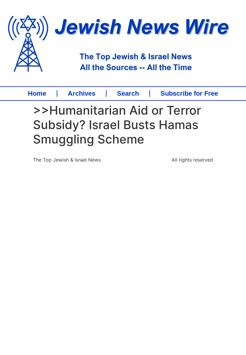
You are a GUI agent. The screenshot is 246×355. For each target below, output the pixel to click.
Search (128, 93)
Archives (81, 93)
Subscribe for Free (189, 93)
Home (37, 93)
